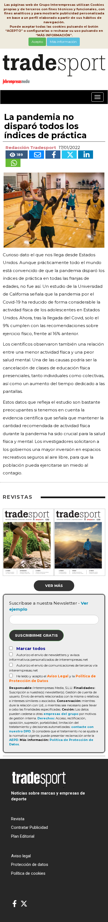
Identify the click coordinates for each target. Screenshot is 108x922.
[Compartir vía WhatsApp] (13, 163)
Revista (17, 818)
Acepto (37, 42)
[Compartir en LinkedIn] (85, 154)
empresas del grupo (60, 714)
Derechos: (46, 718)
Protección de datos (29, 864)
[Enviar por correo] (36, 154)
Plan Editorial (22, 836)
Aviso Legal (57, 676)
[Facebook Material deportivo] (14, 904)
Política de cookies (28, 873)
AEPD (13, 740)
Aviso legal (21, 855)
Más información (63, 42)
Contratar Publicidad (29, 827)
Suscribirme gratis (36, 635)
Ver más (54, 585)
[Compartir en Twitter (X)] (69, 154)
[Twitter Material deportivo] (23, 904)
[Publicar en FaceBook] (52, 154)
